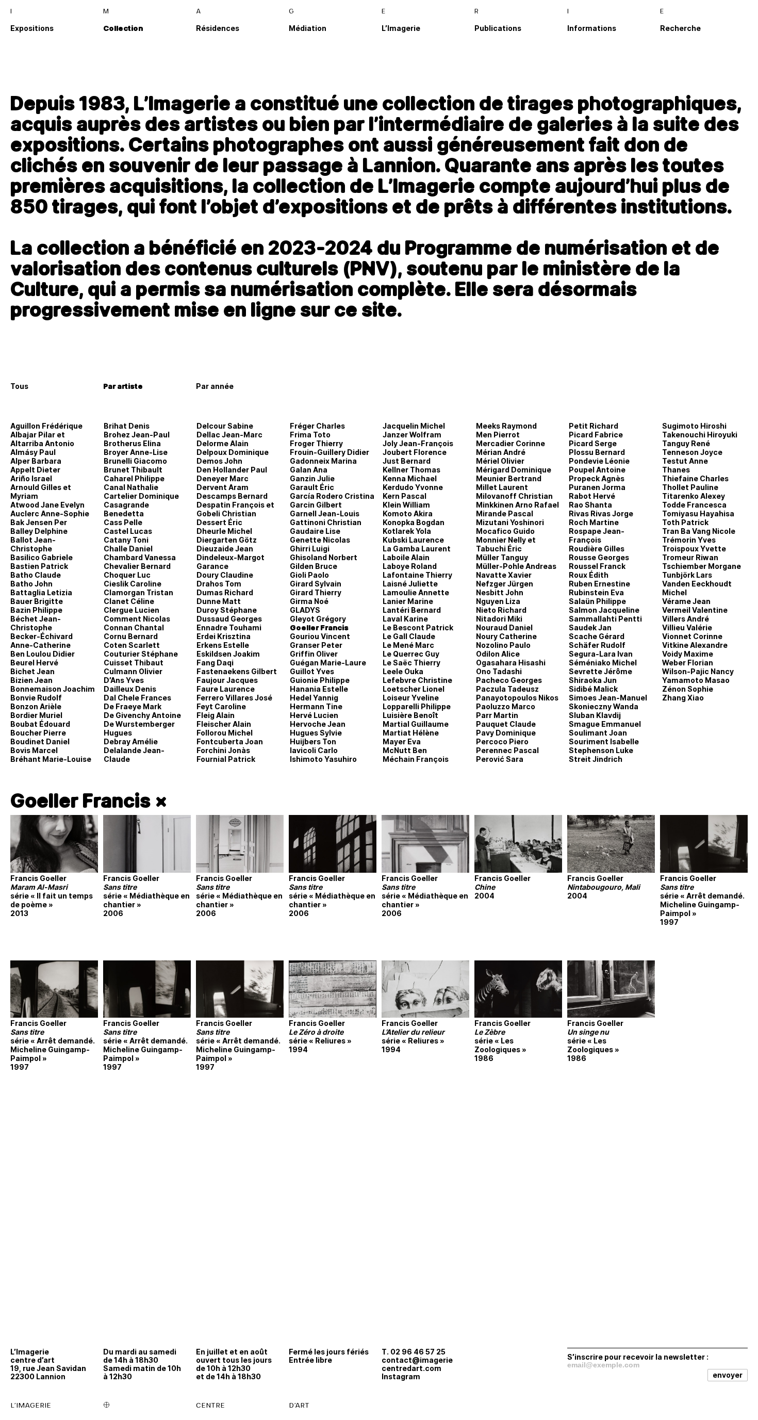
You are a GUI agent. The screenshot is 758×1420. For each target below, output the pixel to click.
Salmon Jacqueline (604, 610)
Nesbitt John (499, 592)
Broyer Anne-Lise (136, 452)
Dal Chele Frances (137, 697)
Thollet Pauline (690, 487)
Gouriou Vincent (320, 636)
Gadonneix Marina (323, 460)
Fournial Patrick (225, 759)
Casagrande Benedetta (126, 509)
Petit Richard (593, 425)
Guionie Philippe (320, 680)
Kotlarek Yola (407, 531)
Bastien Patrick (39, 566)
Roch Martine (594, 522)
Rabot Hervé (592, 496)
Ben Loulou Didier (42, 653)
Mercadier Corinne (510, 443)
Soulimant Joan (598, 732)
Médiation (307, 28)
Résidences (217, 28)
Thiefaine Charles (695, 478)
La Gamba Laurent (417, 548)
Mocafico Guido (505, 531)
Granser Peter (316, 645)
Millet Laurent (502, 487)
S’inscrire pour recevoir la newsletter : (637, 1356)
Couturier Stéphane (141, 653)
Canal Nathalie (131, 487)
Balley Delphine (39, 531)
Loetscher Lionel (413, 688)
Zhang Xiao (683, 697)
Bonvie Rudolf (36, 697)
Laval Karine (405, 618)
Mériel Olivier (500, 460)
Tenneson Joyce (692, 452)
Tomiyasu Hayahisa (698, 513)
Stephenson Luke (601, 750)
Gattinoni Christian (325, 522)
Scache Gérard (596, 636)
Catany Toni (126, 539)
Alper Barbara (35, 460)
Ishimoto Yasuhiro (323, 759)
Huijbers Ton (313, 741)
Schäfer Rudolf (597, 645)
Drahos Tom (218, 583)
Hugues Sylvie (316, 732)
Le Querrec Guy (411, 653)
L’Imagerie (401, 28)
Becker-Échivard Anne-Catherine (41, 640)
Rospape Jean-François (596, 535)
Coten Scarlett (132, 645)
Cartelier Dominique (141, 496)
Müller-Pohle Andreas (516, 566)
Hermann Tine (316, 706)
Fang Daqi (215, 662)
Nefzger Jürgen (504, 583)
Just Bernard (407, 460)
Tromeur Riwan (690, 557)
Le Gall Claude (409, 636)
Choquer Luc (127, 574)
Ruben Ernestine (599, 583)
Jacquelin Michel (414, 425)
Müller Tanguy (502, 557)
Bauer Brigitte (36, 601)
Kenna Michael (410, 478)
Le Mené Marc (408, 645)
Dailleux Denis (130, 688)
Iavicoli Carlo (314, 750)
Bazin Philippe (36, 610)
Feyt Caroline (221, 706)
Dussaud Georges (229, 618)
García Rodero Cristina (332, 496)
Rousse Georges (599, 557)
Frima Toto (310, 434)
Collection (123, 28)
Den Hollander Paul (231, 469)
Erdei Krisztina (223, 636)
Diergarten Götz (226, 539)
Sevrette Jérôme (600, 671)
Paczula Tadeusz (507, 688)
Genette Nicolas (320, 539)
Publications (497, 28)
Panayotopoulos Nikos (517, 697)
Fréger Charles (317, 425)
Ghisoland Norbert (323, 557)
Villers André (685, 618)
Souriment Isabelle (604, 741)
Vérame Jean (686, 601)
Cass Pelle (123, 522)
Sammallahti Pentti (605, 618)
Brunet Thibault (133, 469)
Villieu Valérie (687, 627)
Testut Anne (685, 460)
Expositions (32, 28)
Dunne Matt (218, 601)
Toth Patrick (685, 522)
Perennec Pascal (507, 750)
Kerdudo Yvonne (413, 487)
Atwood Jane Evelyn (47, 504)
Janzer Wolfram (412, 434)
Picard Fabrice (596, 434)
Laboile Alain (406, 557)
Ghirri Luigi (309, 548)
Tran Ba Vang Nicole (698, 531)
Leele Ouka (403, 671)
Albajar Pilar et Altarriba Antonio (42, 439)
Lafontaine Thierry (417, 574)
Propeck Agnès (596, 478)
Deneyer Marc (222, 478)
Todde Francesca (694, 504)
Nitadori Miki (499, 618)
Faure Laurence (225, 688)
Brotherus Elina (132, 443)
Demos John (219, 460)
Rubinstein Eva (596, 592)
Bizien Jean (31, 680)
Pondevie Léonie (599, 460)
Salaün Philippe (597, 601)
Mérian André (500, 452)
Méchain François (416, 759)
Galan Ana (308, 469)
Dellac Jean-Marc (229, 434)
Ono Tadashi (499, 671)
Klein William (406, 504)
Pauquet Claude (506, 724)
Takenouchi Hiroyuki (699, 434)
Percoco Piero (502, 741)
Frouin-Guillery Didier (329, 452)
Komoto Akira (408, 513)
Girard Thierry (315, 592)
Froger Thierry (316, 443)
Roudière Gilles (596, 548)
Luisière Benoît (410, 715)
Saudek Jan (590, 627)
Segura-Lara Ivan (601, 653)
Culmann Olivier (133, 671)
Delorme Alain (222, 443)
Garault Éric (312, 487)
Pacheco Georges (509, 680)
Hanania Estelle (319, 688)
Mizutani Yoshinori (510, 522)
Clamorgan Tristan (138, 592)
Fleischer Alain (223, 724)
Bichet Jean (32, 671)
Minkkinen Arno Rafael (517, 504)
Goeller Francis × (89, 800)
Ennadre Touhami (228, 627)
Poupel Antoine (597, 469)
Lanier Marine (408, 601)
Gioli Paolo (309, 574)
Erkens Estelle (222, 645)
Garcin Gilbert (316, 504)
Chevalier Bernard (137, 566)
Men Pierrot (498, 434)
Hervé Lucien (314, 715)
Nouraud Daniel (504, 627)
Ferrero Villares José (234, 697)
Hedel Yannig (314, 697)
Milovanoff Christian (514, 496)
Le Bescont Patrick (418, 627)
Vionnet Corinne (692, 636)
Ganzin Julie (312, 478)
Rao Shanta (590, 504)
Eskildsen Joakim (228, 653)
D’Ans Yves (124, 680)
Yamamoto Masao (696, 680)
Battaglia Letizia (41, 592)
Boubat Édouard (40, 724)
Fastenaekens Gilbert (236, 671)
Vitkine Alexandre (695, 645)
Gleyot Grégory (318, 618)
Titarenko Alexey (693, 496)
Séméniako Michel (603, 662)
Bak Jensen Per (38, 522)
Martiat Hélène (411, 732)
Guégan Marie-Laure (328, 662)
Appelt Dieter (35, 469)
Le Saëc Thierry (411, 662)
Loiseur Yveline (411, 697)
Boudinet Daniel (40, 741)
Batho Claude (35, 574)
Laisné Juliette (410, 583)
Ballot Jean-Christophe (33, 544)
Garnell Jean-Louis (324, 513)
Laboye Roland (410, 566)
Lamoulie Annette (416, 592)
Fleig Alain (215, 715)
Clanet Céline (129, 601)
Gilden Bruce (313, 566)
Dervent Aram (222, 487)
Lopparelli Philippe (417, 706)
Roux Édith (588, 574)
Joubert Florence (415, 452)
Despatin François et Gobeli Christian (235, 509)
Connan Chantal (134, 627)
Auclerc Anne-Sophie (49, 513)
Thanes (676, 469)
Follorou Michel (224, 732)
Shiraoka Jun (593, 680)
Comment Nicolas (137, 618)
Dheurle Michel (224, 531)
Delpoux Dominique (232, 452)
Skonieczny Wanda (603, 706)
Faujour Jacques (227, 680)
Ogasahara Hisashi (511, 662)
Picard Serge (593, 443)
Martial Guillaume (416, 724)
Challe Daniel (128, 548)
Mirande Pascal (504, 513)
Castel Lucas (128, 531)
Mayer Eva (402, 741)
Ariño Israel (31, 478)
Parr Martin (497, 715)
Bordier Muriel (36, 715)
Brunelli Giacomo (135, 460)
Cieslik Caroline (132, 583)
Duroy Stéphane (226, 610)
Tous (19, 386)
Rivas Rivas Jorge (601, 513)
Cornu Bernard (131, 636)
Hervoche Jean (317, 724)
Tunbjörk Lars (687, 574)
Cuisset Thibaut (133, 662)
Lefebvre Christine (417, 680)
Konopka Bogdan (413, 522)
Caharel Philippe (134, 478)
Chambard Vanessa (140, 557)
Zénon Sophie (687, 688)
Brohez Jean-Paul (137, 434)
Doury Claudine (224, 574)
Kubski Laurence (413, 539)
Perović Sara (499, 759)
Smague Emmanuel (605, 724)
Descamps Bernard (232, 496)
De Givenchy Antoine (142, 715)
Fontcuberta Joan (229, 741)
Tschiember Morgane (701, 566)
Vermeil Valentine (695, 610)
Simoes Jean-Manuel (608, 697)
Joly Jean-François (418, 443)
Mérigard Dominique (513, 469)
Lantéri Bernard (412, 610)
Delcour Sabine (224, 425)
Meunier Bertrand (508, 478)
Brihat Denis (127, 425)
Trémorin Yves (689, 539)
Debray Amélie (131, 741)
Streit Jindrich (595, 759)
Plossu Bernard (597, 452)
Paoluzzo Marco (505, 706)
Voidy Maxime (687, 653)
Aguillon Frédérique (46, 425)
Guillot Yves (312, 671)
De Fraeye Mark (132, 706)
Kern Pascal (404, 496)
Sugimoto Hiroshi (694, 425)
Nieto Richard (501, 610)
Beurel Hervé (34, 662)
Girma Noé (309, 601)
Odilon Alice (498, 653)
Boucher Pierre (38, 732)
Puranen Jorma (597, 487)
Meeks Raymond (506, 425)
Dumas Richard (224, 592)
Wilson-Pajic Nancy (698, 671)
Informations (591, 28)
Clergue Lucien (131, 610)
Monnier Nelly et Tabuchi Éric (506, 544)
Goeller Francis (319, 627)
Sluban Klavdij (595, 715)
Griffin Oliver (314, 653)
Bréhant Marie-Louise (50, 759)
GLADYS (305, 610)
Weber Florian (687, 662)
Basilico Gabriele (41, 557)
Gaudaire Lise (315, 531)
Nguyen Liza (498, 601)
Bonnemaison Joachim (52, 688)
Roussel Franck (597, 566)
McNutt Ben (405, 750)
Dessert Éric (219, 522)
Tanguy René (686, 443)
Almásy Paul (33, 452)
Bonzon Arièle (35, 706)
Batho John (31, 583)
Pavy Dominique (506, 732)
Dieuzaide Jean (224, 548)
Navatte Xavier (504, 574)
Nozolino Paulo (503, 645)
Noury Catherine (506, 636)
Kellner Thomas (411, 469)
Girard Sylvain (315, 583)
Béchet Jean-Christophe (35, 623)
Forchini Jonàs (223, 750)
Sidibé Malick (593, 688)
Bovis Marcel (34, 750)
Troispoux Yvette (694, 548)
